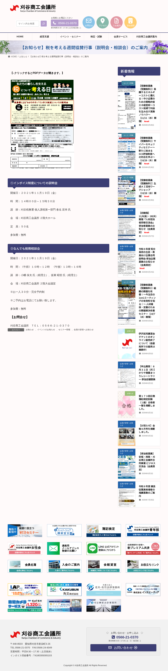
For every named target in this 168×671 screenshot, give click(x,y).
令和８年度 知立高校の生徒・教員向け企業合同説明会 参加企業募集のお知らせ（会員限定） (147, 258)
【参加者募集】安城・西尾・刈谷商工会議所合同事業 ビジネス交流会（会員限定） (147, 461)
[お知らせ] (126, 337)
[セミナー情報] (126, 105)
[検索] (44, 24)
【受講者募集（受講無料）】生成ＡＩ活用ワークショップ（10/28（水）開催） (147, 188)
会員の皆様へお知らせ (84, 329)
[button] (64, 22)
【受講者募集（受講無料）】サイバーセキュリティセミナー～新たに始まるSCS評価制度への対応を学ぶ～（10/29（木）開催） (147, 150)
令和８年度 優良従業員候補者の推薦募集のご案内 (147, 491)
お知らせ (30, 329)
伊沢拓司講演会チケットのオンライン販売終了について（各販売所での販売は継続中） (147, 341)
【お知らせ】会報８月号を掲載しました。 (147, 428)
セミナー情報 (64, 329)
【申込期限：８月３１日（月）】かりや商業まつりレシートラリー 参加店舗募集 (147, 373)
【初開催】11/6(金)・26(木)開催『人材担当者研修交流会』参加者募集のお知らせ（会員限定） (147, 222)
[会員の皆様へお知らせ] (126, 231)
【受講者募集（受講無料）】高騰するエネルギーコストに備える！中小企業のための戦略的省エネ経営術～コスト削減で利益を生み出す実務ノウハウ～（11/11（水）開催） (147, 103)
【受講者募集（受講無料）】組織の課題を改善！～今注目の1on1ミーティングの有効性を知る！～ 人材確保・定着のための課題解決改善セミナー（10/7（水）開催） (147, 300)
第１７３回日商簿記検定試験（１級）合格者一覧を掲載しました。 (147, 402)
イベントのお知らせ (46, 329)
